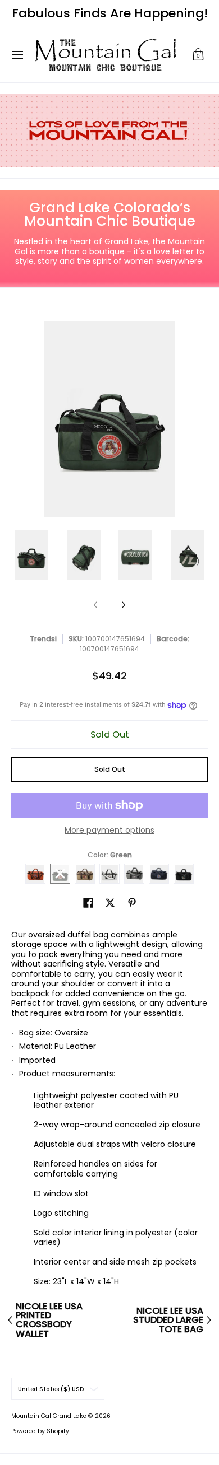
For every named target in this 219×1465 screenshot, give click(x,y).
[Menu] (17, 54)
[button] (198, 54)
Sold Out (109, 769)
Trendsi (43, 638)
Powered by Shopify (40, 1431)
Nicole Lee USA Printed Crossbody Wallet (49, 1320)
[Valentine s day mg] (109, 130)
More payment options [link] (109, 830)
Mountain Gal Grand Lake (48, 1416)
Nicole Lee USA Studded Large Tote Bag (168, 1320)
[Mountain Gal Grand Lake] (105, 55)
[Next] (123, 604)
